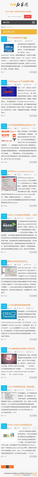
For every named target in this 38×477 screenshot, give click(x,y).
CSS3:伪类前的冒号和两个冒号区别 (21, 349)
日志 (17, 128)
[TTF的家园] (19, 6)
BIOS (4, 115)
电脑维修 (18, 84)
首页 (4, 27)
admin (10, 41)
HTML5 (5, 456)
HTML (18, 428)
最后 (11, 467)
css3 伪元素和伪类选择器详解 (19, 305)
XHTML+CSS (19, 218)
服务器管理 (19, 41)
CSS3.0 (4, 252)
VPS (4, 72)
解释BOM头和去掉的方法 (17, 261)
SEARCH (27, 16)
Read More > (32, 72)
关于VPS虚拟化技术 (15, 38)
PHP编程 (18, 174)
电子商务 (5, 162)
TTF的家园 (33, 475)
